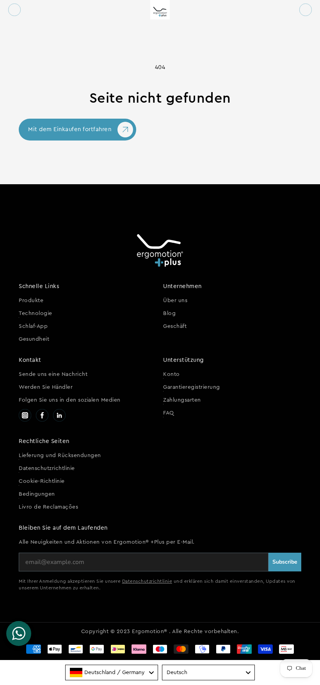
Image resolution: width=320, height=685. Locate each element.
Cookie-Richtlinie (42, 481)
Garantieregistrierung (191, 387)
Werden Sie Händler (46, 387)
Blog (169, 313)
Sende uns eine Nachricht (53, 374)
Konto (171, 374)
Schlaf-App (33, 326)
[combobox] (111, 672)
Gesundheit (34, 339)
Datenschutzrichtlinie (47, 468)
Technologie (35, 313)
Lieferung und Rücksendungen (60, 455)
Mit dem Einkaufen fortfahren (69, 129)
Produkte (31, 300)
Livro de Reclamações (48, 507)
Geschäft (175, 326)
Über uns (175, 300)
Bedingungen (37, 494)
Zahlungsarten (182, 400)
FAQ (168, 413)
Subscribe (284, 562)
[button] (14, 10)
